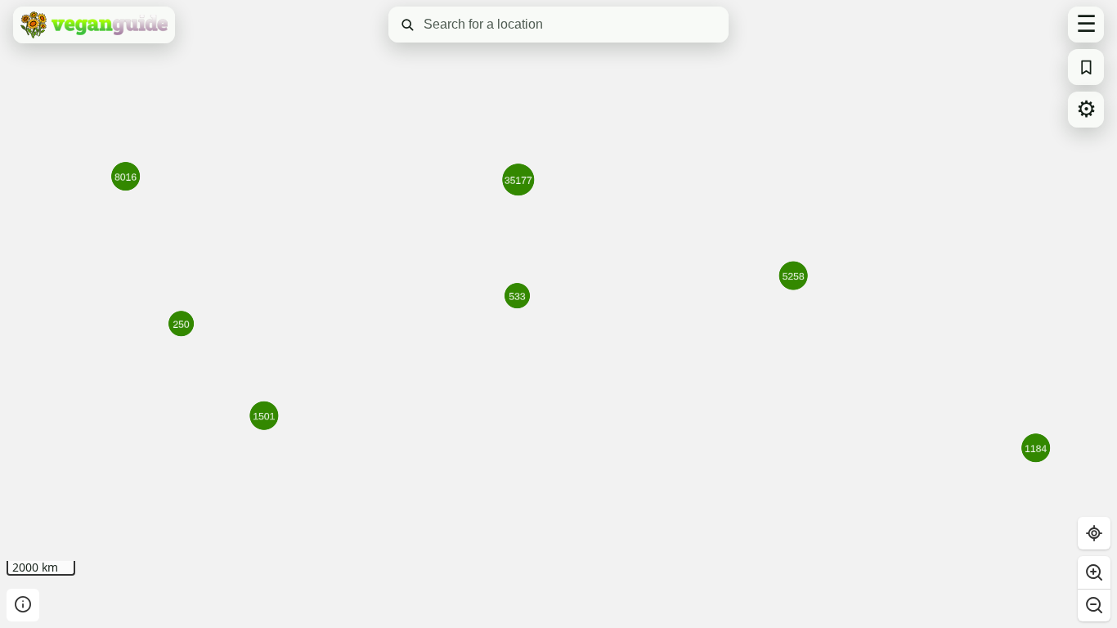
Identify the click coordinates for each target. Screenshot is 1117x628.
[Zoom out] (1094, 605)
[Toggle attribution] (23, 605)
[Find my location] (1094, 533)
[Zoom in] (1094, 572)
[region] (558, 314)
